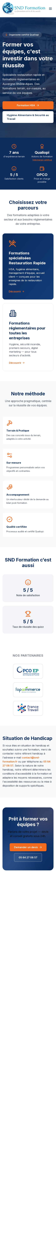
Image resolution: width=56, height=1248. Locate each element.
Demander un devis (26, 847)
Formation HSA (26, 105)
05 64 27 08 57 (28, 857)
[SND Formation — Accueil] (23, 8)
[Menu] (50, 9)
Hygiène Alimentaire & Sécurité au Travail (28, 117)
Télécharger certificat (42, 160)
